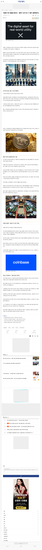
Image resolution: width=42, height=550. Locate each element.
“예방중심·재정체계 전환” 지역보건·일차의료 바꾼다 (12, 322)
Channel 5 (5, 538)
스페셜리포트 (6, 536)
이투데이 (20, 543)
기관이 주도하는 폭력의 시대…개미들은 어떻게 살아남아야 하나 (14, 320)
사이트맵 (34, 546)
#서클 (13, 327)
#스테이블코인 (22, 327)
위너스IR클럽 (6, 540)
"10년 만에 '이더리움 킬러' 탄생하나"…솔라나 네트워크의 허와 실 (14, 319)
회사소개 (7, 546)
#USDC (17, 327)
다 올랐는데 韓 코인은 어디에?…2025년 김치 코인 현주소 (13, 317)
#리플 (9, 327)
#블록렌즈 (5, 327)
